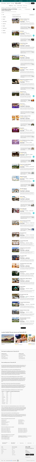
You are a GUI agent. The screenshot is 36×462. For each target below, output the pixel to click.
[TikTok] (30, 457)
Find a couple (12, 3)
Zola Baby (2, 451)
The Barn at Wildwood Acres (4, 358)
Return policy (13, 452)
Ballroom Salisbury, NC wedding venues (22, 429)
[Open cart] (27, 3)
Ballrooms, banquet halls (24, 7)
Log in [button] (29, 3)
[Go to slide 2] (15, 180)
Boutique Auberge (3, 356)
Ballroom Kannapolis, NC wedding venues (6, 431)
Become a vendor (25, 5)
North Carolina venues (14, 7)
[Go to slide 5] (16, 71)
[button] (24, 9)
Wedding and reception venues (8, 7)
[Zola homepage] (18, 3)
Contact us (13, 453)
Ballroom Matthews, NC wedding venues (22, 430)
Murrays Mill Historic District (4, 354)
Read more (29, 27)
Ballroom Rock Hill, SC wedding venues (5, 430)
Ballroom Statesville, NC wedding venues (22, 431)
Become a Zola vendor (3, 449)
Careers (2, 452)
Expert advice (8, 3)
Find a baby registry (27, 452)
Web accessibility (14, 460)
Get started (27, 454)
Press (2, 453)
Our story (2, 448)
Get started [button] (32, 3)
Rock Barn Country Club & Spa (4, 355)
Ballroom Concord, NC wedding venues (5, 428)
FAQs (12, 449)
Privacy (2, 460)
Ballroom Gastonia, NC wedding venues (5, 429)
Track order (13, 450)
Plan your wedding (3, 3)
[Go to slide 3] (15, 71)
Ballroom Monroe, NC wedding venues (22, 428)
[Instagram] (29, 457)
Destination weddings (19, 5)
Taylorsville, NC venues (19, 7)
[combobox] (29, 9)
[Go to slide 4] (16, 180)
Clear (20, 16)
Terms (4, 460)
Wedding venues (11, 5)
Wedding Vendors (3, 7)
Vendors (15, 5)
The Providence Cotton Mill (4, 357)
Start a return (13, 451)
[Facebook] (25, 457)
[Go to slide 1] (14, 71)
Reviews (2, 450)
